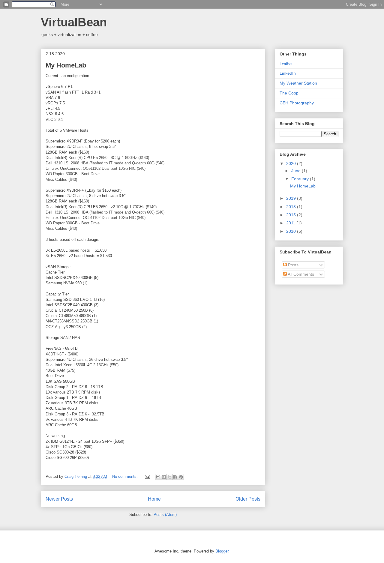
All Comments (300, 274)
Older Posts (248, 499)
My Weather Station (298, 83)
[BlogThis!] (164, 477)
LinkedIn (288, 73)
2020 (291, 163)
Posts (292, 264)
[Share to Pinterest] (181, 477)
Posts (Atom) (165, 514)
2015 (291, 214)
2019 (291, 198)
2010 (291, 231)
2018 (291, 206)
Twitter (286, 63)
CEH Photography (297, 102)
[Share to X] (169, 477)
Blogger (221, 551)
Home (154, 499)
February (300, 178)
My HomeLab (66, 65)
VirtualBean (74, 22)
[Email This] (158, 477)
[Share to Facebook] (175, 477)
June (296, 170)
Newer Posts (59, 499)
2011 (291, 222)
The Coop (289, 93)
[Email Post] (147, 476)
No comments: (125, 476)
